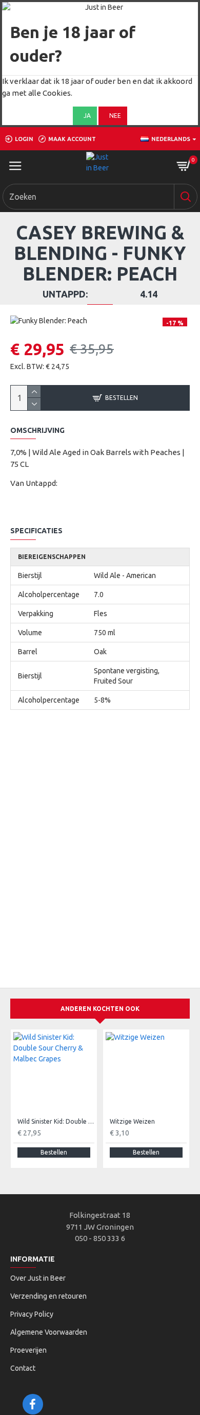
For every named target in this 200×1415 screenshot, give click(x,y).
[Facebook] (33, 1404)
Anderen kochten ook (100, 1008)
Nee (115, 115)
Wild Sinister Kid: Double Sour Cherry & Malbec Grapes (55, 1121)
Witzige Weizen (132, 1121)
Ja (87, 115)
